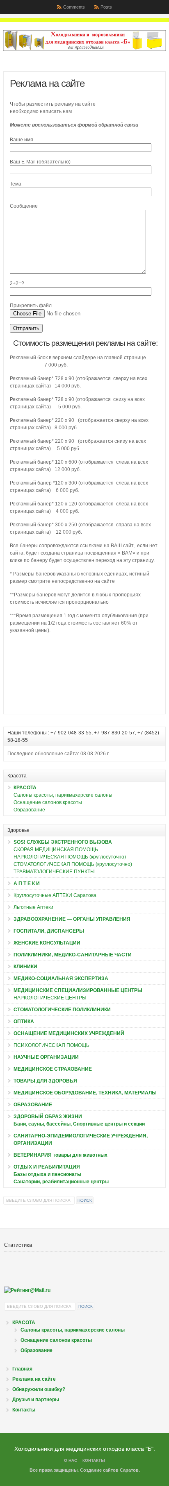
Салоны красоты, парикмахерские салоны (63, 795)
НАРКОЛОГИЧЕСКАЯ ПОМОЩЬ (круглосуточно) (70, 857)
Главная (22, 1369)
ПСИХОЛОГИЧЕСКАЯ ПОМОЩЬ (51, 1045)
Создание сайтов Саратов (109, 1470)
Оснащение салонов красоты (48, 802)
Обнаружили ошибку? (38, 1389)
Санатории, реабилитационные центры (61, 1182)
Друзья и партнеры (35, 1399)
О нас (70, 1460)
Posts (106, 7)
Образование (29, 810)
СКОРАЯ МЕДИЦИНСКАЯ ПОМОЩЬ (56, 849)
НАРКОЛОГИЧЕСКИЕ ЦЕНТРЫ (50, 998)
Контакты (23, 1410)
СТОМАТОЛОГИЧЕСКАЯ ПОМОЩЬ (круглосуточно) (73, 864)
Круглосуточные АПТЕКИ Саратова (55, 895)
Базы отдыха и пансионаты (47, 1174)
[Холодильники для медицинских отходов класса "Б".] (84, 49)
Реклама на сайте (34, 1379)
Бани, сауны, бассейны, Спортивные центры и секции (79, 1124)
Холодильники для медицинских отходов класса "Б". (84, 1448)
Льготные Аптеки (33, 907)
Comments (74, 7)
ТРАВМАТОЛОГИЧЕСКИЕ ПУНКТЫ (54, 871)
